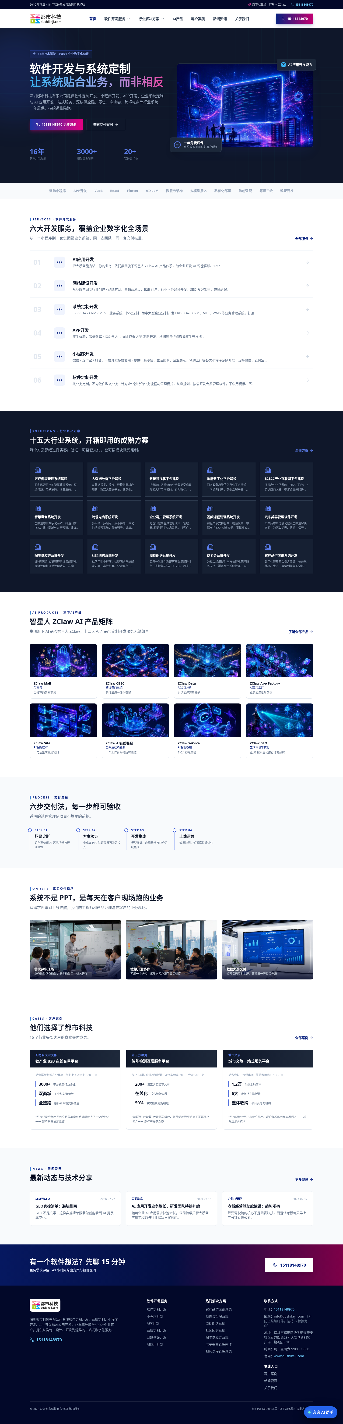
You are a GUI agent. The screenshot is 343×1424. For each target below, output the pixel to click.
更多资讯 (301, 1179)
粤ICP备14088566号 (264, 1409)
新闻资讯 (220, 18)
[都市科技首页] (46, 18)
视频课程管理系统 (219, 1351)
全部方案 (301, 450)
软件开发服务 (114, 18)
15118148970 (304, 5)
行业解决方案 (148, 18)
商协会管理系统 (217, 1316)
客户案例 (198, 18)
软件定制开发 (156, 1309)
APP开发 (153, 1323)
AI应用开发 (155, 1344)
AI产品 (177, 18)
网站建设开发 (156, 1337)
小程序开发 (155, 1316)
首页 (92, 18)
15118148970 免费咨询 (59, 124)
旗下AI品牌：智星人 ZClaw (269, 5)
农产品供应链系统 (219, 1309)
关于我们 (242, 18)
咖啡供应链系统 (217, 1337)
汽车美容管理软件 (219, 1344)
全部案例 (301, 1037)
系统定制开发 (156, 1330)
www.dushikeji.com (289, 1356)
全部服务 (301, 238)
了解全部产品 (298, 631)
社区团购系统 (215, 1330)
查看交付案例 (103, 124)
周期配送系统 (215, 1323)
